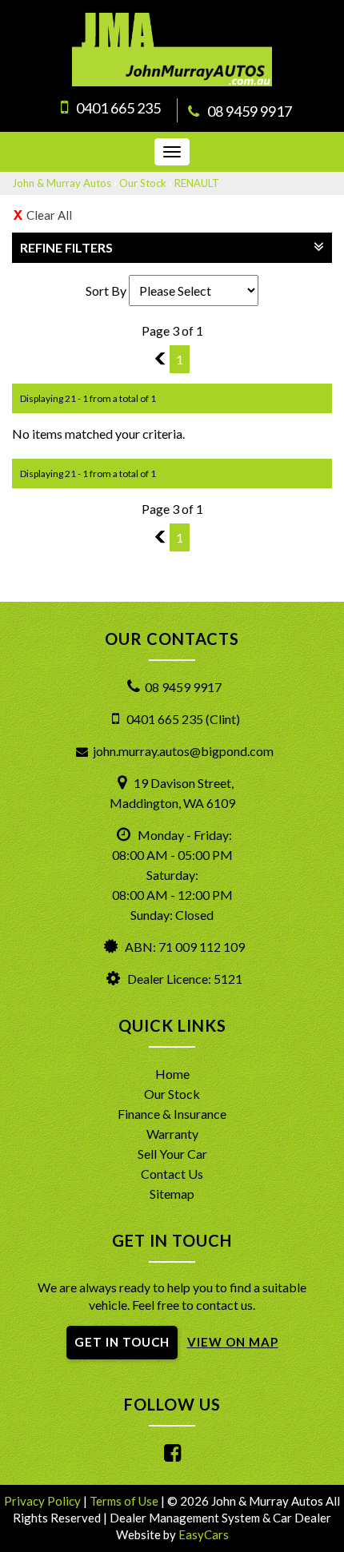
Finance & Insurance (172, 1113)
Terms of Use (125, 1501)
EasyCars (203, 1534)
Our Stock (142, 183)
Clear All (49, 215)
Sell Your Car (172, 1153)
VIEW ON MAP (232, 1342)
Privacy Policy (43, 1501)
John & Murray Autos (61, 183)
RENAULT (196, 183)
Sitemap (172, 1193)
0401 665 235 (118, 108)
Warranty (172, 1133)
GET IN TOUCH (122, 1342)
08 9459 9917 (249, 111)
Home (172, 1073)
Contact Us (172, 1173)
